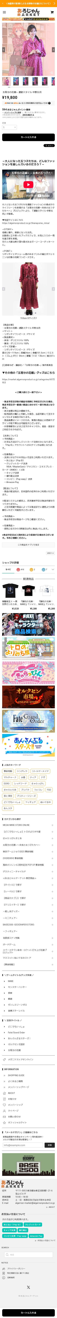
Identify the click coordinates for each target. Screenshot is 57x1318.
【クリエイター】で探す (14, 905)
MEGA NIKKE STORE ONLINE (16, 825)
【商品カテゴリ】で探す (14, 898)
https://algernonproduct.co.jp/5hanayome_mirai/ (26, 223)
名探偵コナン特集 (11, 938)
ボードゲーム (9, 944)
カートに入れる (28, 137)
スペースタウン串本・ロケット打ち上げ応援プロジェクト (25, 951)
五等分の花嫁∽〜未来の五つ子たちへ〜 (22, 845)
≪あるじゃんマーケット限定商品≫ (19, 878)
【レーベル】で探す (12, 891)
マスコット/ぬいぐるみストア (17, 958)
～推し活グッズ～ (11, 911)
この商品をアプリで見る (28, 545)
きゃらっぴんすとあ (12, 838)
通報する (50, 553)
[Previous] (3, 49)
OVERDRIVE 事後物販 (13, 858)
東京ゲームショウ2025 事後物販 (19, 851)
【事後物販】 (9, 964)
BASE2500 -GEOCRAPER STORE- (19, 924)
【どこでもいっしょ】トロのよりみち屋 (23, 832)
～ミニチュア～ (10, 918)
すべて (8, 570)
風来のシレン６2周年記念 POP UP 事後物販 (23, 865)
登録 (50, 1145)
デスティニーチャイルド (14, 871)
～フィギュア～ (10, 931)
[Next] (53, 49)
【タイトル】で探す (12, 885)
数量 (4, 123)
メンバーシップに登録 (12, 112)
